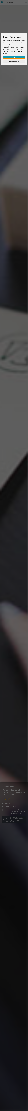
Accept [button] (14, 57)
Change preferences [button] (14, 61)
